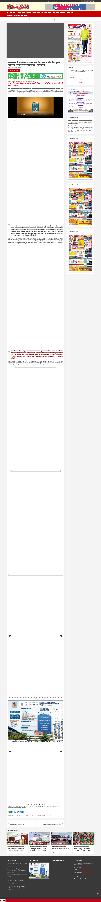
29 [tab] (53, 697)
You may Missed (12, 830)
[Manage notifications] (98, 893)
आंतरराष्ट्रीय (28, 12)
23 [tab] (44, 697)
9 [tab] (39, 804)
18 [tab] (36, 697)
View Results (80, 82)
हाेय (70, 74)
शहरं (14, 12)
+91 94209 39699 (85, 867)
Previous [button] (10, 636)
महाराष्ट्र (19, 12)
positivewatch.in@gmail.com (84, 869)
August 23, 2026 (33, 852)
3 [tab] (12, 697)
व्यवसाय (38, 12)
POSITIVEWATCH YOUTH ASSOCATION (17, 15)
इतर (72, 12)
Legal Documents (44, 1)
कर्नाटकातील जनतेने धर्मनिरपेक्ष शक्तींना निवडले (19, 815)
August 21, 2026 (55, 852)
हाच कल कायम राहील (47, 815)
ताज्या (11, 12)
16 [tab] (33, 697)
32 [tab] (58, 697)
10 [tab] (23, 697)
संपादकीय (68, 12)
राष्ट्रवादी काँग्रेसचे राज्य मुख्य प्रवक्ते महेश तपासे (35, 815)
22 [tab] (42, 697)
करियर (57, 12)
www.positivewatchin (86, 872)
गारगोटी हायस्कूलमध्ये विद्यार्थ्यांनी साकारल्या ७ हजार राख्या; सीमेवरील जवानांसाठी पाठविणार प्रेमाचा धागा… (82, 848)
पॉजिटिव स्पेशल (83, 843)
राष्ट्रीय (23, 12)
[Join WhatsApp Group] (35, 76)
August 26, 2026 (11, 850)
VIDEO (50, 1)
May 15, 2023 (11, 67)
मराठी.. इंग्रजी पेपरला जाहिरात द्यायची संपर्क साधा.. (78, 120)
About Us (37, 1)
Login (54, 1)
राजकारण (34, 12)
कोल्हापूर (12, 843)
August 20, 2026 (77, 852)
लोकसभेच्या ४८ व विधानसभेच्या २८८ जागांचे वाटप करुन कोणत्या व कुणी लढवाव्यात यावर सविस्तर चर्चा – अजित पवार (49, 823)
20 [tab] (39, 697)
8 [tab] (20, 697)
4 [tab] (14, 697)
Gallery (73, 1)
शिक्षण (54, 12)
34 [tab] (61, 697)
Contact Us (78, 1)
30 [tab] (55, 697)
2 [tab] (28, 804)
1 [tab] (9, 697)
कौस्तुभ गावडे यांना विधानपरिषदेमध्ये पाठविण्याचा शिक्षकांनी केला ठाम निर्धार (16, 847)
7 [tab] (36, 804)
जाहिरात (69, 1)
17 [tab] (34, 697)
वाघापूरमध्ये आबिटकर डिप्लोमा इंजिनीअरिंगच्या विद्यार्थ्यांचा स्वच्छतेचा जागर (60, 848)
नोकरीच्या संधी (62, 12)
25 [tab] (47, 697)
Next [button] (61, 636)
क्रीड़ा (46, 12)
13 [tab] (28, 697)
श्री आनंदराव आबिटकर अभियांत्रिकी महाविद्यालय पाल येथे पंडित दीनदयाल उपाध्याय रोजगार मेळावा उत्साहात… (38, 848)
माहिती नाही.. (72, 77)
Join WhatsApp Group (61, 1)
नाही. (71, 75)
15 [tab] (31, 697)
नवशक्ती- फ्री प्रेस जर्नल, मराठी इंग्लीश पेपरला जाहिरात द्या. (80, 128)
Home (32, 1)
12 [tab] (44, 804)
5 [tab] (15, 697)
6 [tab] (17, 697)
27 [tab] (50, 697)
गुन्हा (42, 12)
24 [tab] (45, 697)
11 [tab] (25, 697)
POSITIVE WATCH (18, 67)
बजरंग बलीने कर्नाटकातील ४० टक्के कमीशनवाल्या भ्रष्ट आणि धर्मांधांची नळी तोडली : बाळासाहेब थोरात (21, 823)
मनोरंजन (49, 12)
